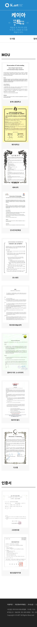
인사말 (12, 39)
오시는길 (30, 604)
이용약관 (10, 604)
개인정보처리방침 (20, 604)
